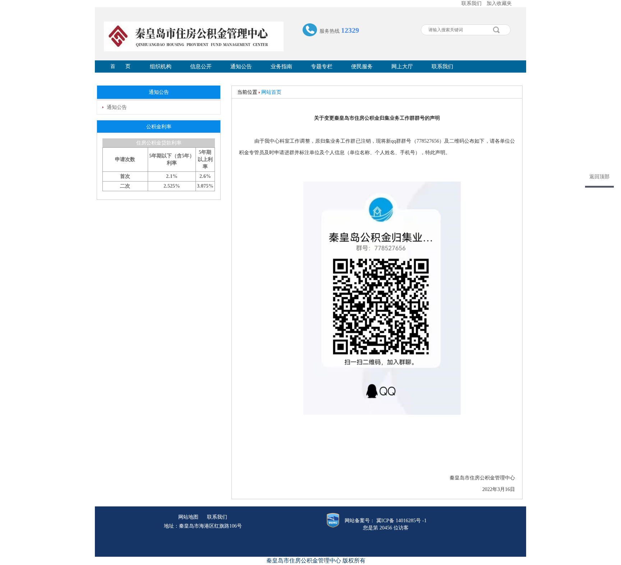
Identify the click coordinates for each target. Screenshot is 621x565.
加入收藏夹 (499, 3)
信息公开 (201, 66)
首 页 (120, 66)
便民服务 (362, 66)
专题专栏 (321, 66)
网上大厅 (402, 66)
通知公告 (241, 66)
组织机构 (160, 66)
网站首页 (271, 92)
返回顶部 (599, 176)
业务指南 (281, 66)
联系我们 (471, 3)
